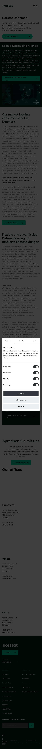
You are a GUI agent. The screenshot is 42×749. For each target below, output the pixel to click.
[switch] (36, 372)
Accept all (21, 393)
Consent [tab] (8, 341)
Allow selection (21, 400)
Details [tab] (21, 341)
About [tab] (34, 341)
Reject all (21, 406)
